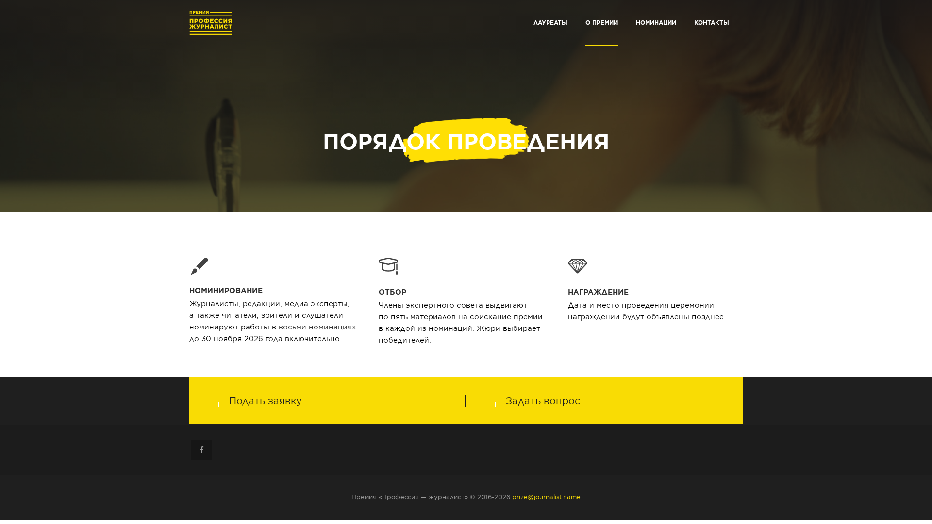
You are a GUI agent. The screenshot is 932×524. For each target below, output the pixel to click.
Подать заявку (265, 401)
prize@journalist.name (546, 497)
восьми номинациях (317, 327)
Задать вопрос (543, 401)
